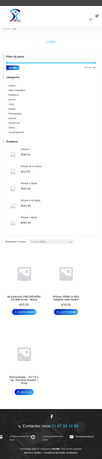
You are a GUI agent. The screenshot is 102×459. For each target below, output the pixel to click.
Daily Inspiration (16, 90)
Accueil (6, 28)
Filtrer (13, 67)
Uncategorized (16, 132)
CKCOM (56, 448)
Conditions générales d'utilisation (61, 452)
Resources (14, 123)
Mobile (11, 109)
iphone (12, 99)
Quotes (12, 118)
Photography (15, 113)
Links (11, 104)
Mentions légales (33, 452)
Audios (12, 85)
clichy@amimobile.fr (85, 436)
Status (11, 127)
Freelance (13, 95)
